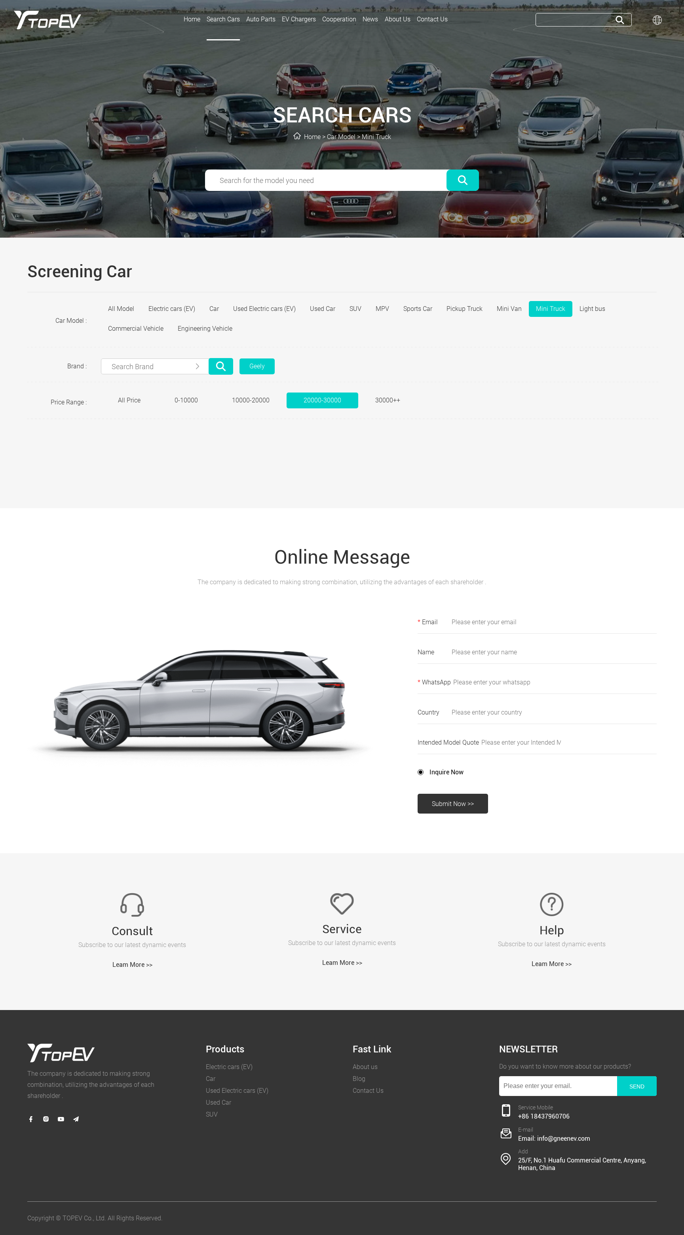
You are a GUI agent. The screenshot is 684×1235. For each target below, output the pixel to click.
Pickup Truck (464, 309)
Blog (359, 1079)
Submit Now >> (453, 804)
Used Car (322, 309)
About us (365, 1067)
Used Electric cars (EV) (264, 309)
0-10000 (186, 400)
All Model (121, 309)
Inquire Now (446, 772)
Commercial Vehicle (135, 328)
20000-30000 (322, 400)
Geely (257, 366)
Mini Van (509, 309)
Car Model (341, 137)
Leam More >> (132, 964)
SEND (636, 1086)
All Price (129, 400)
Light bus (592, 309)
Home (312, 137)
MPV (382, 309)
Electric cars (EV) (171, 309)
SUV (355, 309)
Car (214, 309)
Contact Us (368, 1090)
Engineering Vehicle (205, 328)
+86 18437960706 (544, 1116)
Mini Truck (376, 137)
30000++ (387, 400)
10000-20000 (251, 400)
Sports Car (417, 309)
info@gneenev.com (563, 1138)
